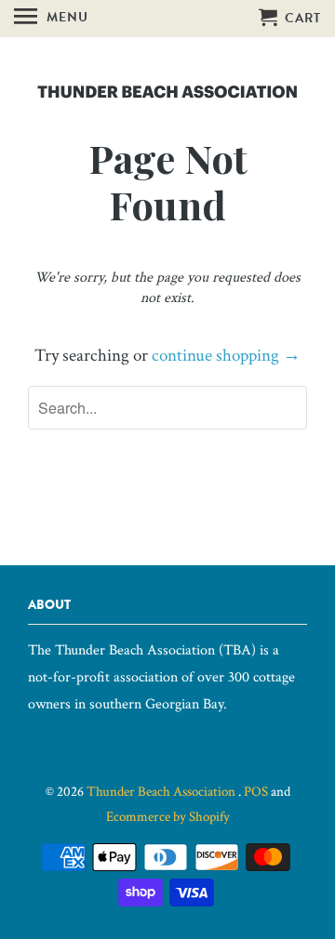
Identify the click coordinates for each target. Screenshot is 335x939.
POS (256, 791)
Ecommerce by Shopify (168, 817)
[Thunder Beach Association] (167, 85)
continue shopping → (226, 355)
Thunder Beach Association (162, 791)
